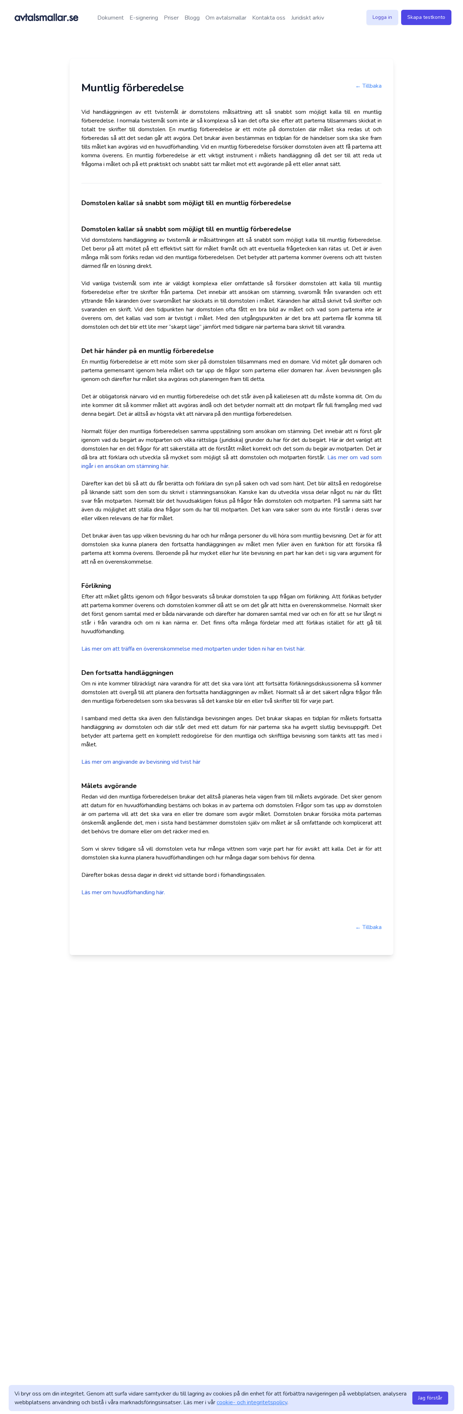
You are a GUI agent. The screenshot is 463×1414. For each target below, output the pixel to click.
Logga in (382, 17)
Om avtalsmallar (225, 18)
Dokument (110, 18)
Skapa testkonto (426, 17)
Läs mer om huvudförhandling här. (123, 892)
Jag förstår (430, 1397)
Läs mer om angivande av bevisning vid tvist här (140, 762)
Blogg (192, 18)
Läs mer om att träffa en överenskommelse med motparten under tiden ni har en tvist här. (193, 649)
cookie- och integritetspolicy (252, 1402)
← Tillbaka (368, 86)
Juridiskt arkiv (307, 18)
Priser (171, 18)
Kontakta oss (268, 18)
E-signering (143, 18)
